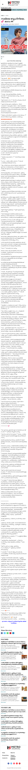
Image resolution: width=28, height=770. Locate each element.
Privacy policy (5, 755)
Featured (4, 639)
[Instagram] (14, 763)
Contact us (4, 758)
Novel (7, 15)
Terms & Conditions (13, 755)
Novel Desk (5, 24)
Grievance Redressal (13, 758)
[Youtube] (17, 763)
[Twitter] (11, 763)
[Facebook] (8, 763)
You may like (6, 708)
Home (2, 15)
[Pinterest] (19, 763)
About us (13, 752)
